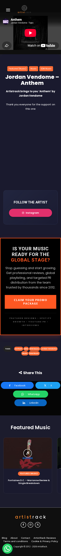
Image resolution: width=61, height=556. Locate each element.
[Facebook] (23, 524)
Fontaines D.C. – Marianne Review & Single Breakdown (29, 482)
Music (33, 68)
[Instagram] (30, 524)
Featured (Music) (17, 68)
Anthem (18, 349)
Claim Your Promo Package (30, 301)
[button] (7, 549)
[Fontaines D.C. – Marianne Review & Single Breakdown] (28, 453)
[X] (37, 524)
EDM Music (46, 68)
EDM (26, 349)
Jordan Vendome (49, 349)
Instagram (32, 213)
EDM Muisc (34, 349)
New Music (34, 353)
